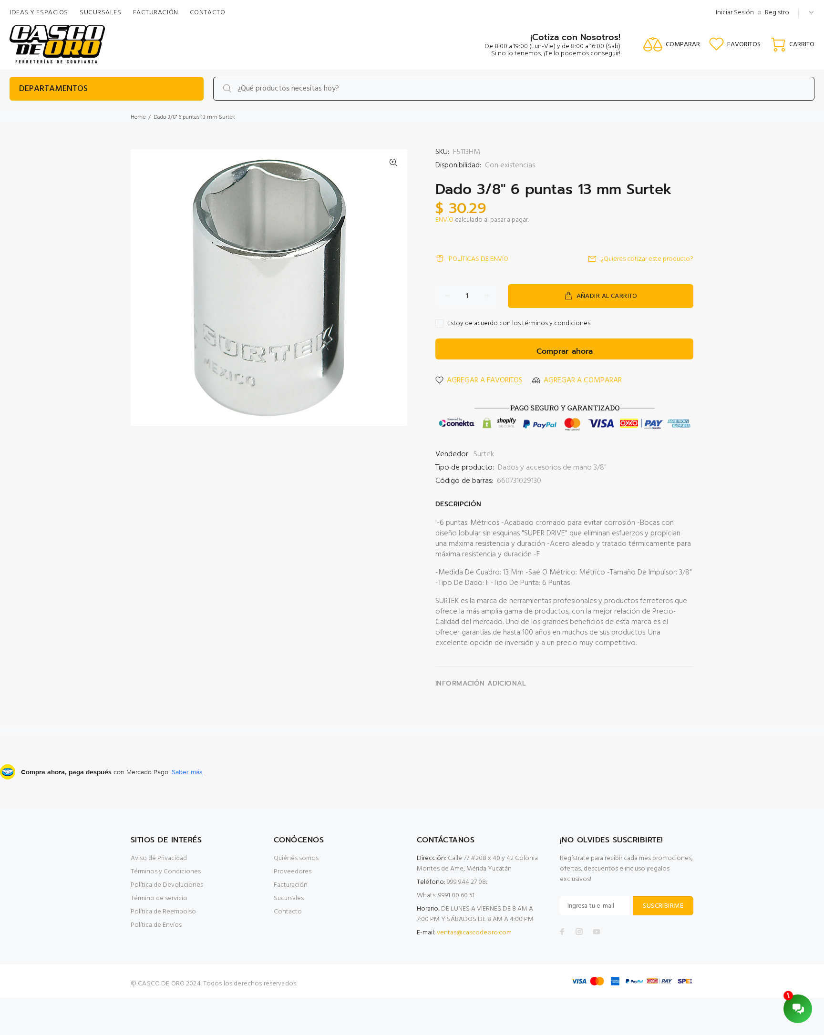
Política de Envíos (156, 925)
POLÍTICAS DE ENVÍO (478, 259)
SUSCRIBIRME (663, 906)
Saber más (187, 772)
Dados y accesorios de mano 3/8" (552, 467)
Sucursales (289, 898)
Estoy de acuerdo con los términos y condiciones (518, 323)
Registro (777, 12)
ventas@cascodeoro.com (474, 932)
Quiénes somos (296, 858)
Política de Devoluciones (167, 885)
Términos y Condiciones (166, 871)
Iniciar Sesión (735, 12)
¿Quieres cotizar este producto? (647, 259)
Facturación (291, 885)
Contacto (288, 911)
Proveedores (292, 871)
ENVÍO (444, 220)
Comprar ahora (564, 351)
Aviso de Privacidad (159, 858)
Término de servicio (159, 898)
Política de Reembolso (163, 911)
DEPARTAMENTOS (53, 89)
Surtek (484, 454)
